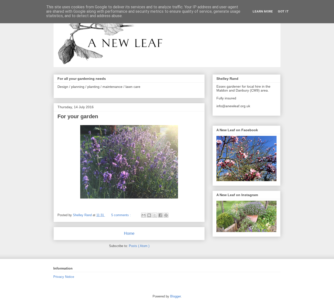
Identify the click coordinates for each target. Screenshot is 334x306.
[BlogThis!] (149, 215)
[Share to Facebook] (160, 215)
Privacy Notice (63, 277)
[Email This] (143, 215)
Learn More (263, 11)
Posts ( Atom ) (139, 246)
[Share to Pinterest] (166, 215)
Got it (283, 11)
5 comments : (121, 215)
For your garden (77, 116)
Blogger (175, 296)
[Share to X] (154, 215)
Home (129, 233)
